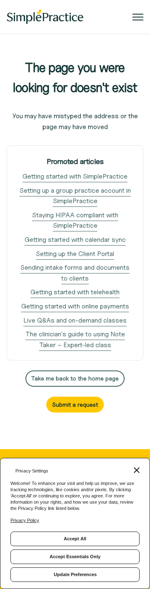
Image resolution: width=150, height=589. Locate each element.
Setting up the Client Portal (75, 254)
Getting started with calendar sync (75, 240)
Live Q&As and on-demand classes (75, 320)
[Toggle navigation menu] (138, 17)
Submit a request (75, 404)
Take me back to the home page (75, 378)
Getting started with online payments (75, 306)
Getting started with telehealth (75, 292)
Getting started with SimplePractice (75, 176)
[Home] (45, 17)
